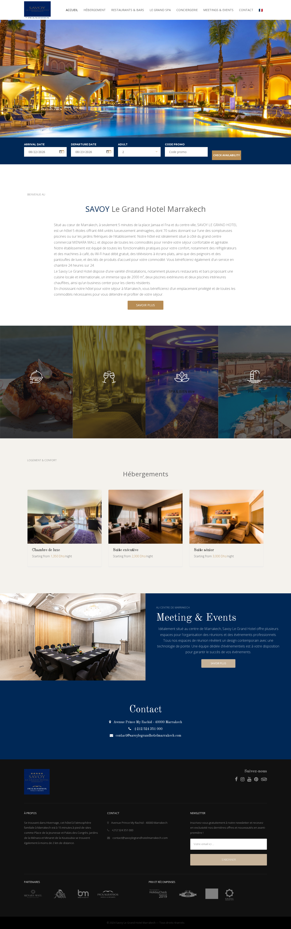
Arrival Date (34, 144)
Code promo (175, 144)
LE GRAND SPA (160, 10)
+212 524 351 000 (148, 729)
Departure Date (83, 144)
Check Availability (226, 155)
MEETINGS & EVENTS (218, 10)
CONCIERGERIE (187, 10)
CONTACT (246, 10)
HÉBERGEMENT (95, 10)
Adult (123, 144)
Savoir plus (218, 663)
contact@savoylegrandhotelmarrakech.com (148, 735)
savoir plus (145, 305)
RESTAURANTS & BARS (127, 10)
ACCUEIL (72, 10)
